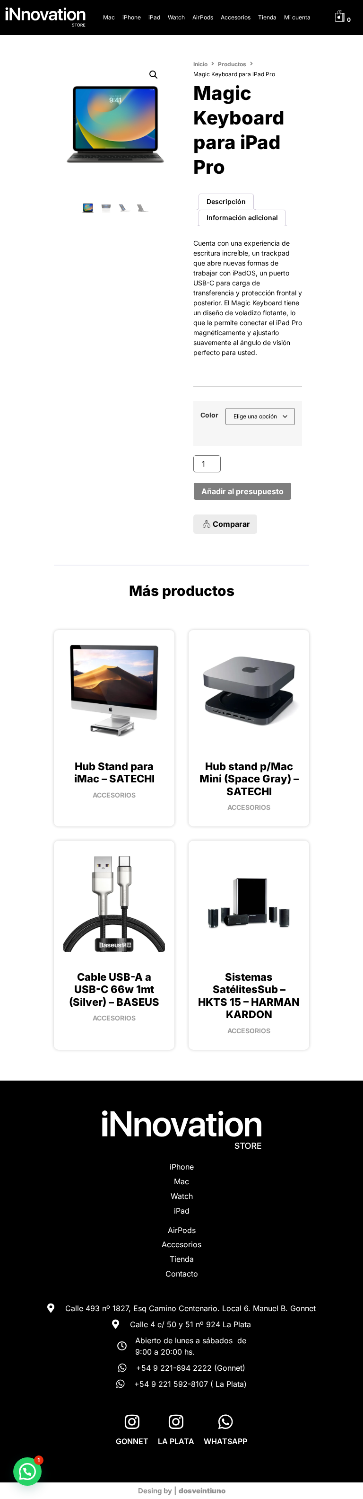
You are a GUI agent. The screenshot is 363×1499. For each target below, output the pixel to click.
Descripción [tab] (226, 201)
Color (209, 415)
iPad (154, 17)
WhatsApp (225, 1441)
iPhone (131, 17)
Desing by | (181, 1490)
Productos (232, 64)
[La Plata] (176, 1421)
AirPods (202, 17)
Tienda (267, 17)
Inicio (200, 64)
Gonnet (132, 1441)
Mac (109, 17)
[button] (153, 74)
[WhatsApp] (225, 1421)
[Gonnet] (132, 1421)
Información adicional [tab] (242, 217)
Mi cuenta (297, 17)
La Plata (176, 1441)
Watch (176, 17)
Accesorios (236, 17)
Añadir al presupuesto (242, 491)
